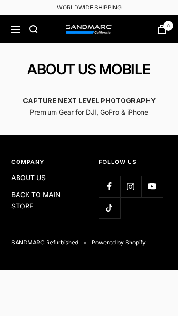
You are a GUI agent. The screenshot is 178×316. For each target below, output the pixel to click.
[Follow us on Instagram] (130, 186)
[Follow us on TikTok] (109, 207)
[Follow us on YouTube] (152, 186)
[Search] (33, 29)
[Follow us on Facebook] (109, 186)
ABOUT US (28, 177)
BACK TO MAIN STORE (36, 200)
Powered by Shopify (119, 242)
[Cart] (162, 29)
